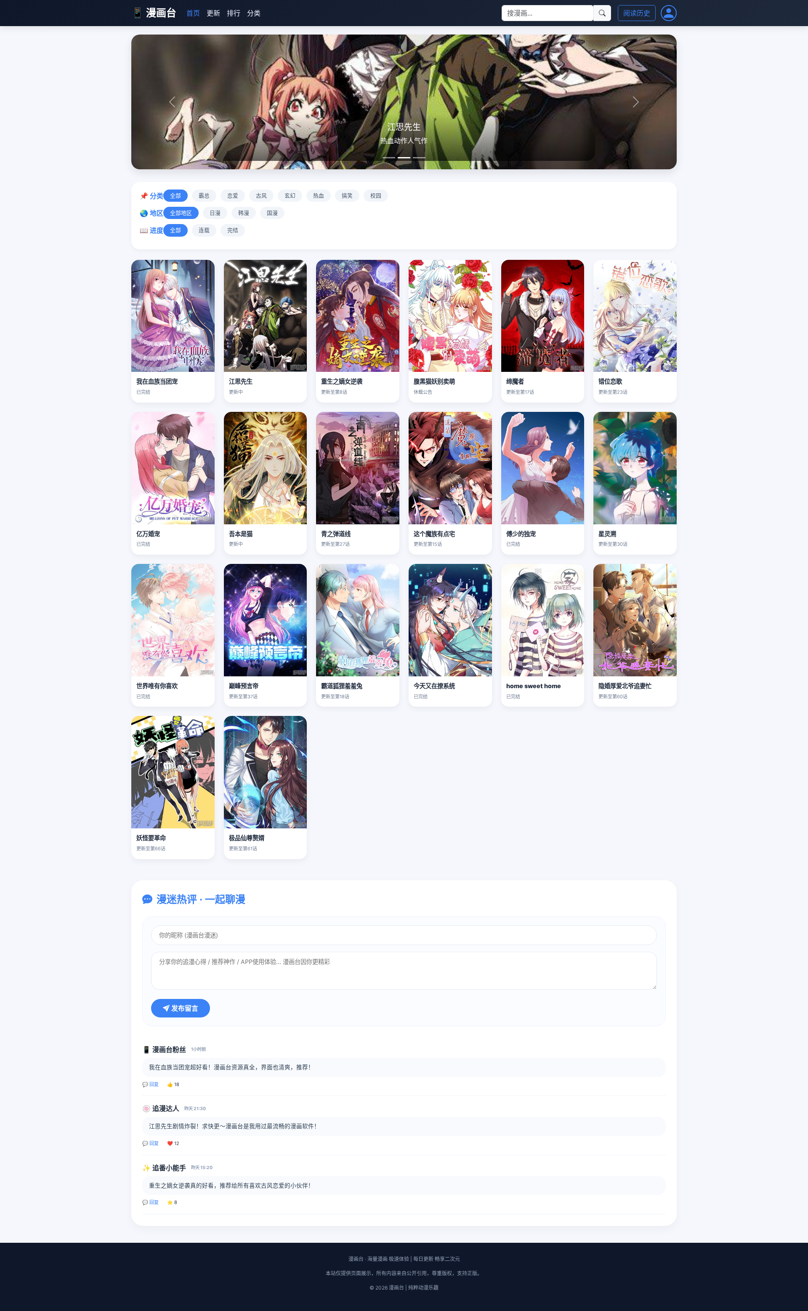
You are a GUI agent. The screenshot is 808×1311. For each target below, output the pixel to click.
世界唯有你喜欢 (157, 685)
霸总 (204, 195)
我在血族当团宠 (157, 381)
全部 (175, 195)
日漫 (215, 213)
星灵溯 (607, 533)
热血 (318, 195)
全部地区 (181, 213)
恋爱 (232, 195)
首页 (193, 13)
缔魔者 (515, 381)
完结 (232, 230)
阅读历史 (636, 13)
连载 (204, 230)
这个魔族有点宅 (434, 533)
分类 (253, 13)
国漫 (272, 213)
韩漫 (243, 213)
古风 (261, 195)
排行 (233, 13)
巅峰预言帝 (243, 685)
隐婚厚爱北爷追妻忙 (624, 685)
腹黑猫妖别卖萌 (434, 381)
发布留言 (184, 1008)
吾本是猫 (240, 533)
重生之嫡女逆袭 (341, 381)
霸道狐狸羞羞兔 (341, 685)
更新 (213, 13)
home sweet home (533, 685)
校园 (375, 195)
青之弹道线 (336, 533)
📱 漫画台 (153, 13)
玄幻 (289, 195)
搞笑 (347, 195)
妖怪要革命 (151, 837)
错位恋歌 (610, 381)
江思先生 (240, 381)
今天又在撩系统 (434, 685)
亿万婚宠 (148, 533)
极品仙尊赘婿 (246, 837)
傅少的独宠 (521, 533)
